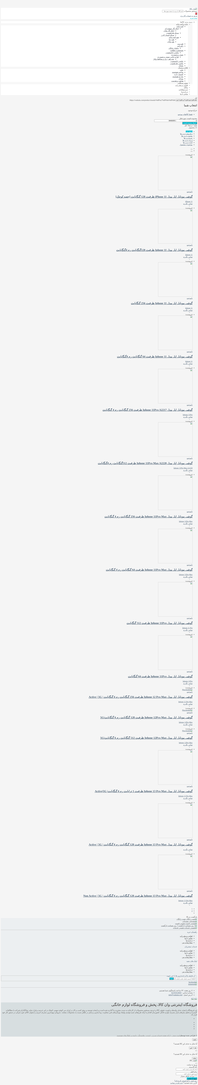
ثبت (171, 978)
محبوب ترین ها (186, 136)
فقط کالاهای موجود (185, 114)
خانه (195, 125)
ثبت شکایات (183, 90)
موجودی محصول (186, 145)
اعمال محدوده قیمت (189, 123)
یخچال (181, 66)
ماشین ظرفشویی (176, 63)
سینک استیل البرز (167, 35)
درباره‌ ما (184, 92)
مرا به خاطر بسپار (187, 1076)
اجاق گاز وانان (169, 31)
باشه (194, 1040)
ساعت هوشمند (177, 72)
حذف (194, 1058)
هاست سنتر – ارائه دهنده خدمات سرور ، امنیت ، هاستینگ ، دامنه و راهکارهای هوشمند (149, 1035)
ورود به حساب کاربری (188, 16)
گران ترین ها (187, 142)
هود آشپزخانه (174, 37)
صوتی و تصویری (177, 55)
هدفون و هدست (177, 81)
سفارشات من (187, 943)
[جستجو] (196, 13)
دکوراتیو (180, 46)
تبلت (181, 70)
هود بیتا (171, 39)
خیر (191, 1048)
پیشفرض (189, 132)
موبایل (181, 79)
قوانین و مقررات (181, 85)
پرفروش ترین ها (186, 134)
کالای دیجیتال (183, 68)
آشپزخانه (180, 26)
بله (195, 1048)
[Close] (196, 1050)
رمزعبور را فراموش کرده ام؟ (185, 1081)
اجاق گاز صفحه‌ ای (172, 29)
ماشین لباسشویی (172, 53)
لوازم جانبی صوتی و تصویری (168, 57)
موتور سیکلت (183, 83)
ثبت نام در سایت (176, 1083)
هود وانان (170, 42)
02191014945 (176, 993)
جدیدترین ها (188, 138)
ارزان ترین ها (187, 140)
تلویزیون (180, 44)
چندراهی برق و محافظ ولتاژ (163, 59)
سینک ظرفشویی (172, 33)
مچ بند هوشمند (177, 77)
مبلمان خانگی (173, 48)
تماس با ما (184, 94)
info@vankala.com (175, 995)
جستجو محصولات (190, 11)
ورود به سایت (192, 1078)
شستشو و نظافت (176, 50)
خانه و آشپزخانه (182, 24)
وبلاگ (186, 87)
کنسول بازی (178, 74)
